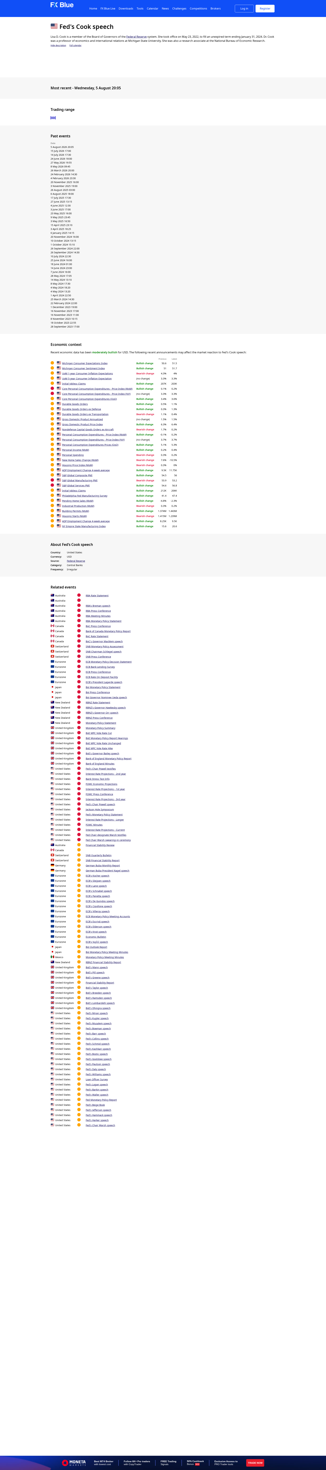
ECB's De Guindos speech (100, 901)
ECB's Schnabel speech (99, 891)
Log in (244, 8)
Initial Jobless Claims (74, 383)
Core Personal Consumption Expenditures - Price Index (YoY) (96, 393)
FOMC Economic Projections (101, 784)
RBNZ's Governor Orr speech (102, 712)
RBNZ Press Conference (99, 717)
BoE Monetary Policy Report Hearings (107, 738)
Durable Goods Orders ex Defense (81, 409)
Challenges (179, 8)
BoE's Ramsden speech (99, 998)
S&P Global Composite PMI (77, 475)
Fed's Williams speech (98, 1074)
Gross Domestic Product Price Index (82, 424)
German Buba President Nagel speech (107, 870)
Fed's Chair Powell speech (100, 804)
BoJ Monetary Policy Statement (103, 687)
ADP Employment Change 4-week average (86, 470)
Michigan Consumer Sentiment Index (83, 368)
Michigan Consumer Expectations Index (84, 363)
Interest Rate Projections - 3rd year (105, 799)
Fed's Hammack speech (99, 1115)
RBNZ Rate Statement (98, 702)
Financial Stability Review (100, 845)
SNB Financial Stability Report (103, 860)
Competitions (198, 8)
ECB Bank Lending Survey (100, 666)
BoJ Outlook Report (96, 947)
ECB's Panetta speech (98, 896)
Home (93, 8)
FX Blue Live (108, 8)
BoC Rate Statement (97, 636)
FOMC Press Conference (99, 794)
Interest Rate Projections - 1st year (105, 789)
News (165, 8)
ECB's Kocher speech (97, 875)
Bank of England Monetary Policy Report (108, 758)
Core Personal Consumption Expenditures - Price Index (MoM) (97, 388)
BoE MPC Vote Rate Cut (99, 733)
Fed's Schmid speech (98, 1043)
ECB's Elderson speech (98, 926)
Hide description (58, 45)
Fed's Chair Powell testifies (101, 768)
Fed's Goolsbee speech (99, 1059)
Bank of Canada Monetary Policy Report (108, 631)
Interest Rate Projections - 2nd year (106, 773)
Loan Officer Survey (97, 1079)
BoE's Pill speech (95, 972)
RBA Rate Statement (97, 595)
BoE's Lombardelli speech (100, 1003)
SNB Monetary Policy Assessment (104, 646)
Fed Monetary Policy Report (101, 1099)
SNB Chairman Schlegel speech (104, 651)
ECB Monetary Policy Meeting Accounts (108, 916)
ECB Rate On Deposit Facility (102, 677)
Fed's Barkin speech (97, 1089)
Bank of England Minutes (100, 763)
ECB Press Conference (98, 672)
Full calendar (75, 45)
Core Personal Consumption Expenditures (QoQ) (89, 399)
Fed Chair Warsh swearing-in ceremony (108, 840)
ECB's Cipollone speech (99, 906)
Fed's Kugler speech (97, 1018)
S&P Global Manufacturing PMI (79, 480)
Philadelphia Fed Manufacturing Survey (84, 495)
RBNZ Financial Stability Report (103, 962)
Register (265, 8)
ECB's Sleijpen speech (98, 880)
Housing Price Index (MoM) (77, 465)
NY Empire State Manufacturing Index (84, 526)
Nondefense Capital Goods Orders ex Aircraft (88, 429)
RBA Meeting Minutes (98, 616)
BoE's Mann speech (97, 967)
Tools (140, 8)
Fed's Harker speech (97, 1120)
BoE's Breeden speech (98, 992)
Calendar (152, 8)
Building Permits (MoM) (75, 511)
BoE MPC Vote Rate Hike (99, 748)
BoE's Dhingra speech (98, 1008)
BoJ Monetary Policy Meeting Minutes (107, 952)
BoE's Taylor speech (97, 987)
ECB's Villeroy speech (98, 911)
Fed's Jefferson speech (98, 1110)
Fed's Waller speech (97, 1094)
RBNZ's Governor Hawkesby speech (106, 707)
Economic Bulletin (96, 936)
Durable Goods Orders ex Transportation (85, 414)
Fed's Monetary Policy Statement (104, 814)
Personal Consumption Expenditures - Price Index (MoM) (94, 434)
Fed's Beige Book (95, 1104)
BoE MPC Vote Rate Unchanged (103, 743)
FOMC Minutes (94, 824)
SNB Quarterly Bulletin (99, 855)
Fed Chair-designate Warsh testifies (106, 835)
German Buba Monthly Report (103, 865)
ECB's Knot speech (96, 931)
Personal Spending (73, 455)
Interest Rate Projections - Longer (105, 819)
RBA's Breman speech (98, 605)
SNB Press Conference (98, 656)
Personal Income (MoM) (75, 449)
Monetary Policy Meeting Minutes (105, 957)
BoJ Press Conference (98, 692)
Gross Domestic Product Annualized (82, 419)
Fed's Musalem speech (99, 1023)
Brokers (216, 8)
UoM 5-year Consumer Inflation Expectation (87, 378)
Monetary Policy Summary (100, 728)
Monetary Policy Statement (101, 722)
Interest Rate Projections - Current (105, 829)
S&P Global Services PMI (76, 485)
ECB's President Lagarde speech (104, 682)
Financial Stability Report (100, 982)
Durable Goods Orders (75, 404)
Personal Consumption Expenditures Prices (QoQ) (90, 444)
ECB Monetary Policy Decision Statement (109, 661)
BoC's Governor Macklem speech (104, 641)
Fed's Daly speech (96, 1069)
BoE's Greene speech (98, 977)
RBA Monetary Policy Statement (103, 621)
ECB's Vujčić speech (97, 941)
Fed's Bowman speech (98, 1028)
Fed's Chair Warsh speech (100, 1125)
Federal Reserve (136, 37)
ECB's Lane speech (96, 885)
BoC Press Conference (98, 626)
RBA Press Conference (98, 610)
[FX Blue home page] (62, 6)
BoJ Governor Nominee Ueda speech (106, 697)
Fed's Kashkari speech (98, 1048)
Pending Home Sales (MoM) (77, 500)
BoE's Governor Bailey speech (102, 753)
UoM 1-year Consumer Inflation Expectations (87, 373)
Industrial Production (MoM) (78, 505)
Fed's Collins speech (97, 1038)
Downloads (126, 8)
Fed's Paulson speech (98, 1064)
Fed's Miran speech (97, 1013)
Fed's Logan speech (97, 1084)
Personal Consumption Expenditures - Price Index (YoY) (93, 439)
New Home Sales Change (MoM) (80, 460)
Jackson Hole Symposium (100, 809)
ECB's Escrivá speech (97, 921)
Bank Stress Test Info (98, 779)
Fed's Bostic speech (97, 1054)
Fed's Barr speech (96, 1033)
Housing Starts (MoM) (74, 516)
